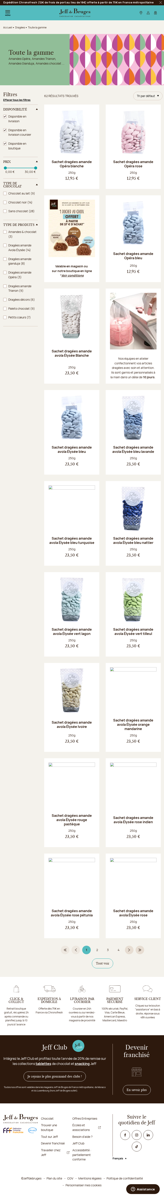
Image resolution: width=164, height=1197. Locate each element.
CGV (70, 1178)
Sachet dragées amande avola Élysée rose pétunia (72, 912)
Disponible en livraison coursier (19, 132)
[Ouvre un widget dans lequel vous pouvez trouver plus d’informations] (143, 1189)
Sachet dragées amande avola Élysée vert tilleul (133, 631)
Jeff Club (78, 1143)
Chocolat (47, 1118)
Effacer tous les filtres (17, 100)
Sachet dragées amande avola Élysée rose (133, 912)
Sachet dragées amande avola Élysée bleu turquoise (71, 540)
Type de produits (18, 225)
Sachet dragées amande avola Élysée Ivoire (72, 724)
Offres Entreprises (84, 1118)
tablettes (43, 1063)
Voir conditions (72, 275)
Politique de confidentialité (125, 1178)
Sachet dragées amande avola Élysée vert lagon (72, 631)
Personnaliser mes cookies (83, 1185)
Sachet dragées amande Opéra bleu (133, 255)
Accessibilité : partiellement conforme (81, 1154)
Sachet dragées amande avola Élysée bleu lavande (133, 449)
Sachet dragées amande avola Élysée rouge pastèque (72, 819)
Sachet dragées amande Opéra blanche (72, 163)
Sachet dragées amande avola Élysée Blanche (72, 353)
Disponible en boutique (17, 145)
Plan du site (54, 1178)
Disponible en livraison (17, 118)
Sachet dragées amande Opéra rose (133, 163)
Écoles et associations (81, 1127)
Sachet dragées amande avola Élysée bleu (72, 449)
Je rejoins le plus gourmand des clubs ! (55, 1076)
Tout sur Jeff (49, 1137)
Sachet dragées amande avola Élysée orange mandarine (133, 724)
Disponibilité (15, 109)
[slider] (5, 167)
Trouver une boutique (49, 1127)
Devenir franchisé (53, 1143)
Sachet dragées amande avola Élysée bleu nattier (133, 540)
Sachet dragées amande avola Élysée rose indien (133, 819)
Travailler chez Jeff (50, 1152)
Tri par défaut (146, 96)
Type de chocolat (12, 184)
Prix (7, 162)
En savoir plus (139, 1090)
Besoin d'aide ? (82, 1137)
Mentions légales (89, 1178)
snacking (82, 1063)
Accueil (7, 27)
